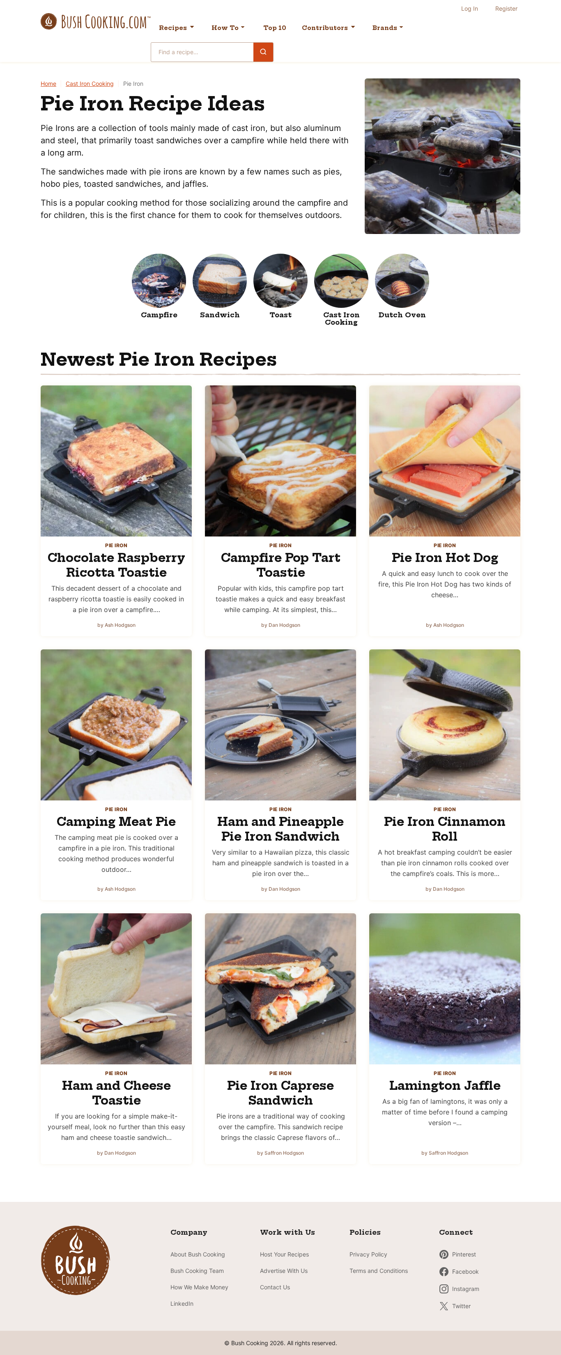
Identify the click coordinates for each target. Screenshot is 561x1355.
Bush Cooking (96, 21)
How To (225, 28)
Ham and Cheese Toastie (116, 1092)
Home (48, 83)
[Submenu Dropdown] (243, 27)
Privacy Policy (368, 1254)
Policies (365, 1232)
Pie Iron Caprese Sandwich (280, 1092)
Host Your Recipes (284, 1254)
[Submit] (263, 52)
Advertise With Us (284, 1270)
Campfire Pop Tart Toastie (280, 565)
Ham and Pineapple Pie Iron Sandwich (280, 829)
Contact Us (275, 1287)
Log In (469, 8)
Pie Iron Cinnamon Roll (445, 829)
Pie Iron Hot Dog (445, 557)
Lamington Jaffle (445, 1085)
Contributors (325, 28)
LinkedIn (181, 1303)
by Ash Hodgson (116, 625)
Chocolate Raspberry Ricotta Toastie (116, 565)
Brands (384, 28)
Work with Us (287, 1232)
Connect (456, 1232)
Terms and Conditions (378, 1270)
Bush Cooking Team (197, 1270)
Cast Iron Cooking (90, 83)
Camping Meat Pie (116, 821)
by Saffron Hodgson (280, 1153)
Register (506, 8)
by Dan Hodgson (280, 625)
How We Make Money (199, 1287)
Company (188, 1232)
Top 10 (274, 28)
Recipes (173, 28)
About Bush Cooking (197, 1254)
